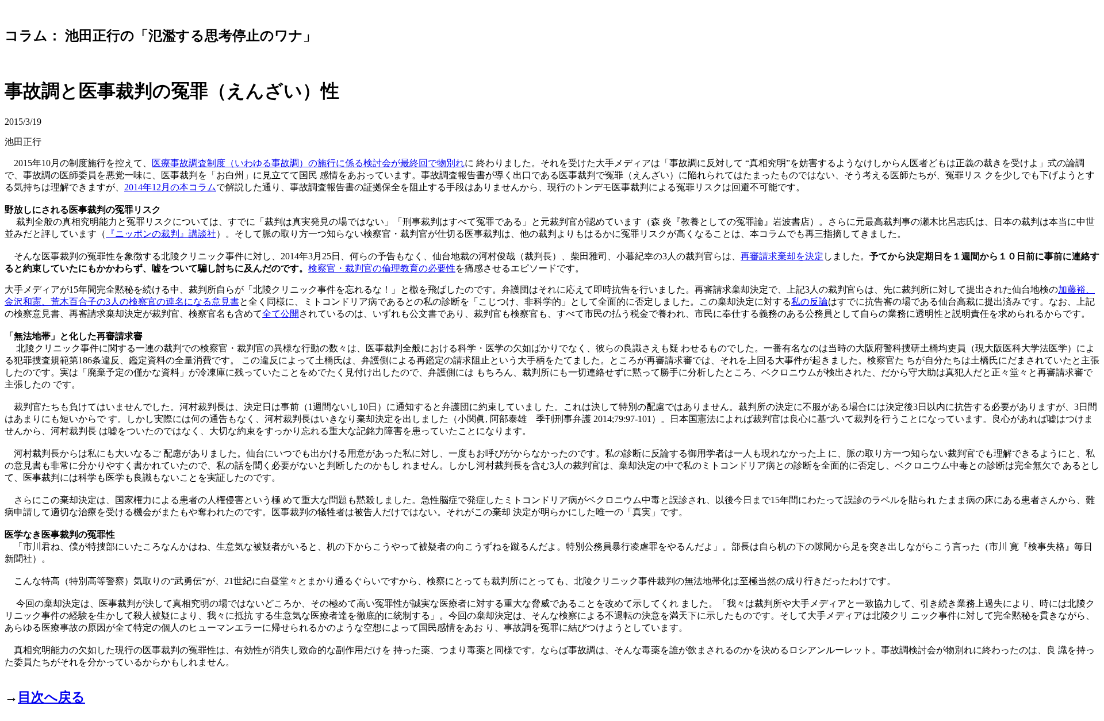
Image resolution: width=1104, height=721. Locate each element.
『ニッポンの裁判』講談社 (161, 234)
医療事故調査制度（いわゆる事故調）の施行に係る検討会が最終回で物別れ (308, 163)
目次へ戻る (51, 696)
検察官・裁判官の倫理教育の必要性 (381, 268)
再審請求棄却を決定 (782, 256)
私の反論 (809, 301)
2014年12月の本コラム (170, 187)
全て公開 (280, 314)
